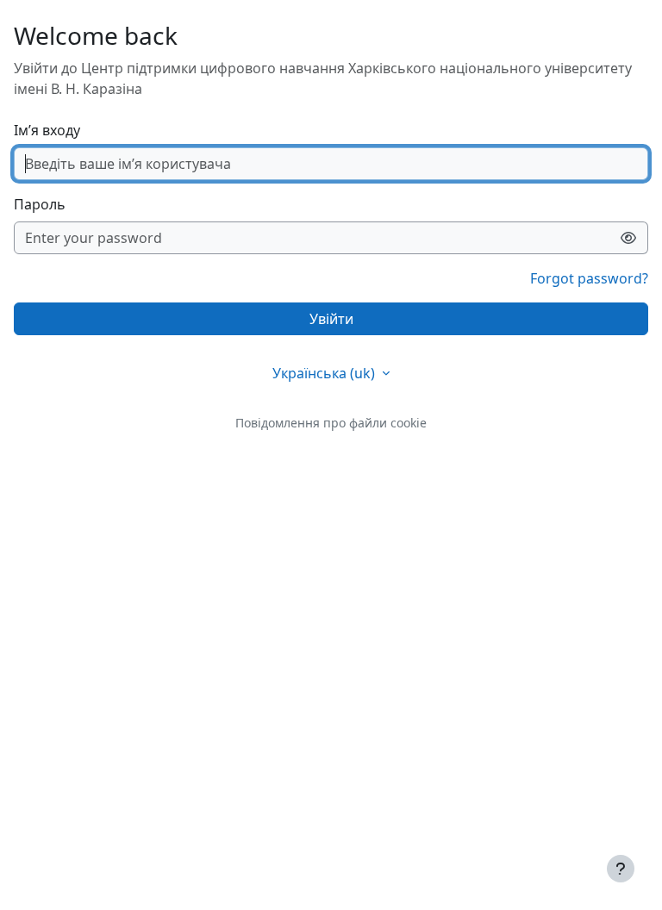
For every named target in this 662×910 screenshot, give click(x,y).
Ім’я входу (47, 130)
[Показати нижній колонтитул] (620, 868)
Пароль (40, 204)
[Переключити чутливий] (628, 237)
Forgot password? (589, 278)
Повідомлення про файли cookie (331, 422)
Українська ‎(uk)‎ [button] (325, 373)
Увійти (331, 318)
